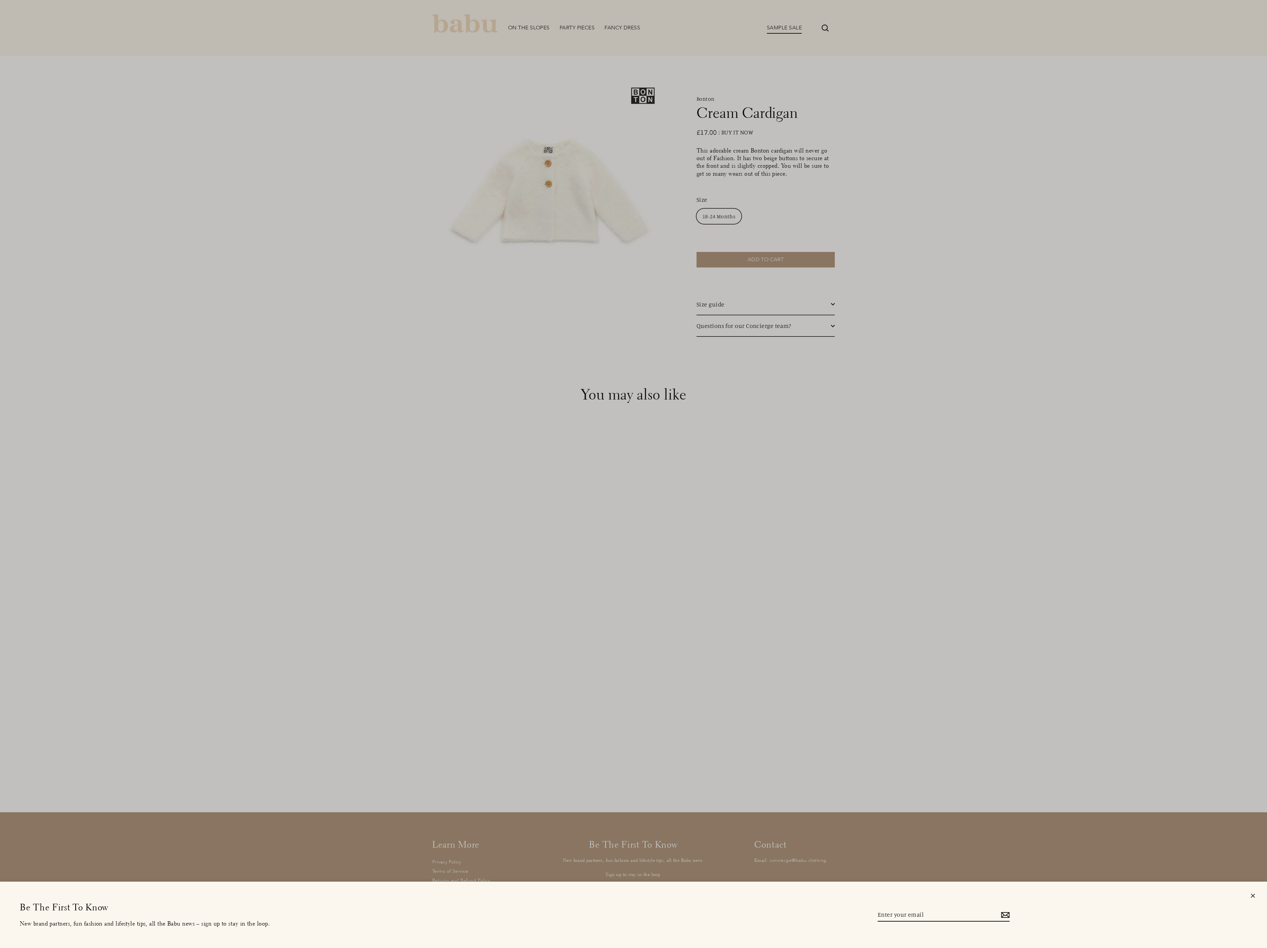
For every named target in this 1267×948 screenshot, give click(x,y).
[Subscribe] (1004, 915)
